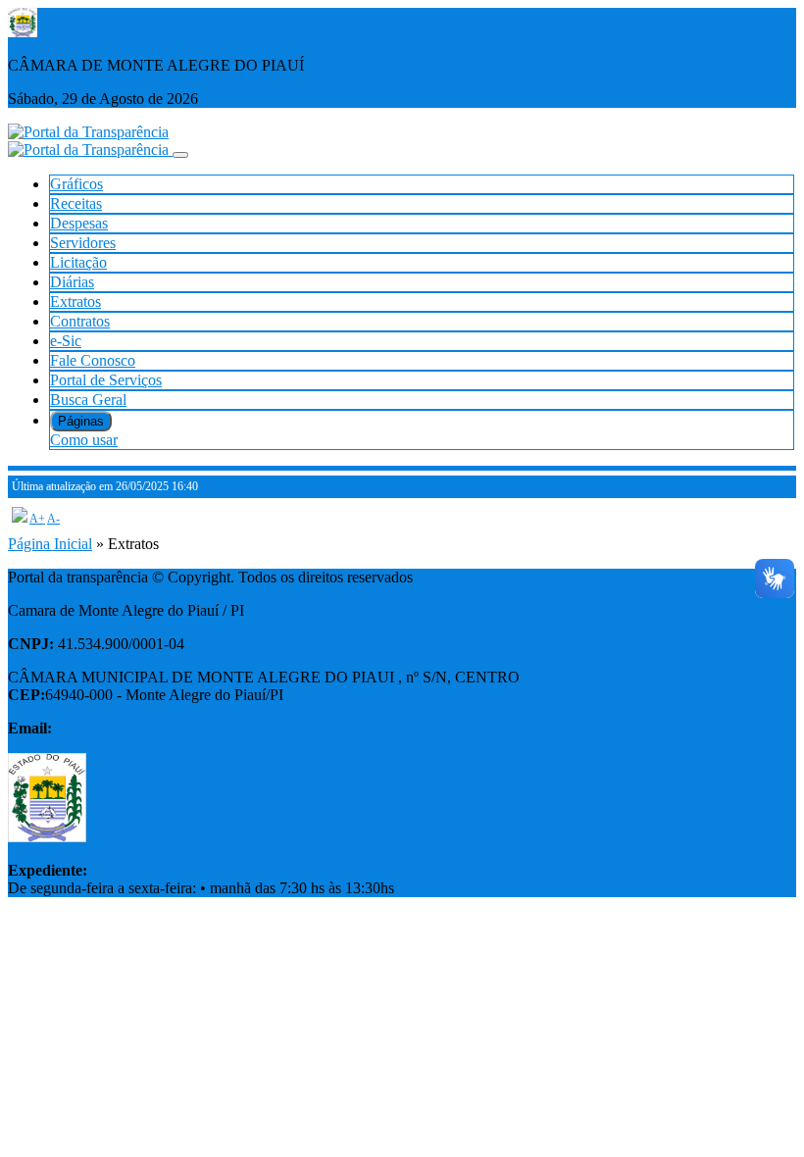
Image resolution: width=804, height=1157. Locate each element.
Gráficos (76, 184)
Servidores (83, 242)
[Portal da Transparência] (88, 132)
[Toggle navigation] (180, 155)
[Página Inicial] (90, 149)
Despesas (79, 223)
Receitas (76, 203)
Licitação (78, 262)
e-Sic (65, 340)
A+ (37, 519)
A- (53, 519)
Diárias (72, 282)
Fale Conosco (92, 360)
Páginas (81, 421)
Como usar (84, 439)
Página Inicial (50, 543)
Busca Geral (88, 399)
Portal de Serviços (106, 380)
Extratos (75, 301)
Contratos (80, 321)
